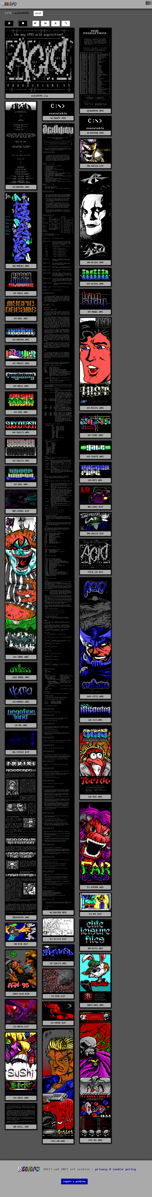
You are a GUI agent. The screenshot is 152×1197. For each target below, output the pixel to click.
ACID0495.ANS (21, 187)
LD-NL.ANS (21, 725)
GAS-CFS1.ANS (95, 696)
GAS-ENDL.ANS (21, 677)
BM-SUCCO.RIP (95, 533)
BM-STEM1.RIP (21, 511)
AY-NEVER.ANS (21, 339)
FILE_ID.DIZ (95, 572)
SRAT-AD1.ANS (95, 1005)
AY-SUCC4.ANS (21, 460)
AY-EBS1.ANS (21, 293)
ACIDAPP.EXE (58, 118)
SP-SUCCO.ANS (58, 963)
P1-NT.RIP (95, 914)
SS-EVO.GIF (58, 996)
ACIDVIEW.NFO (58, 912)
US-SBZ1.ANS (21, 1098)
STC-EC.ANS (95, 1140)
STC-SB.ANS (58, 1141)
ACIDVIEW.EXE (95, 133)
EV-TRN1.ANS (21, 657)
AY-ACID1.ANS (95, 284)
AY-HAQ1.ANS (95, 312)
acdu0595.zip (39, 96)
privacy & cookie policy (115, 1169)
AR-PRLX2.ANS (21, 266)
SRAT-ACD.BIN (21, 994)
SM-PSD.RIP (21, 944)
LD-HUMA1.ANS (21, 702)
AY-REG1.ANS (21, 386)
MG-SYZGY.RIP (21, 752)
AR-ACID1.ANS (95, 262)
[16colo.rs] (9, 4)
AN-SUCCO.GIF (95, 166)
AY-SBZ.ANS (21, 412)
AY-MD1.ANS (21, 318)
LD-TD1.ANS (95, 797)
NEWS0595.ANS (21, 917)
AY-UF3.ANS (95, 480)
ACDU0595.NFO (95, 111)
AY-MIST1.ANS (95, 408)
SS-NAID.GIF (21, 1026)
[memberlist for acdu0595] (9, 23)
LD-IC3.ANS (95, 720)
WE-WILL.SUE (21, 1127)
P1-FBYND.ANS (95, 887)
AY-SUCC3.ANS (21, 432)
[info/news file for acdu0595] (23, 23)
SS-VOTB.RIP (58, 1023)
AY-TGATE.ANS (95, 456)
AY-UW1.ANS (21, 484)
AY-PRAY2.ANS (21, 363)
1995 (8, 13)
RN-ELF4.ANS (95, 948)
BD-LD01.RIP (95, 507)
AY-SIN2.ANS (95, 435)
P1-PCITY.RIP (58, 939)
